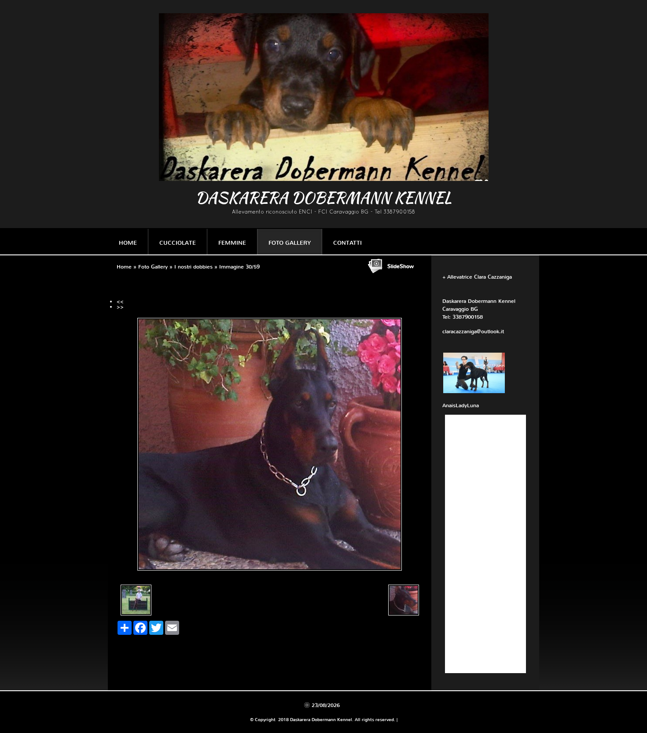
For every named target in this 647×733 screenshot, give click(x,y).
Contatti (347, 243)
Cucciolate (177, 243)
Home (128, 243)
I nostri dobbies (193, 266)
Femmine (232, 243)
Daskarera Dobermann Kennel (323, 197)
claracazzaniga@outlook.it (473, 331)
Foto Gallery (289, 243)
